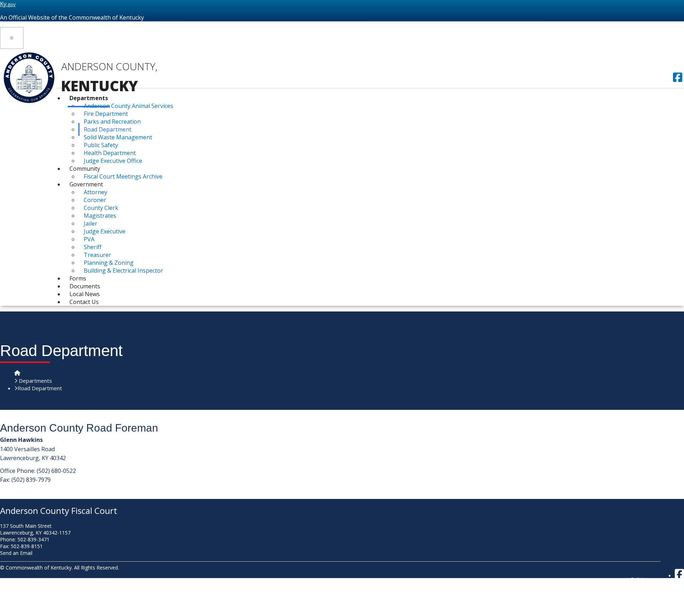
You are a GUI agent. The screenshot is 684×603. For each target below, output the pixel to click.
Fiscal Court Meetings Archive (123, 176)
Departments (88, 98)
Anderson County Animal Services (128, 106)
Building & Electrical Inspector (123, 270)
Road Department (107, 129)
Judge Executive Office (113, 161)
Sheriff (93, 247)
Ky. (8, 4)
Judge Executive (104, 231)
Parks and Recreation (112, 121)
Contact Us (84, 302)
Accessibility (644, 599)
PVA (89, 239)
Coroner (95, 200)
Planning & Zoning (109, 263)
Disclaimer (643, 592)
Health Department (110, 153)
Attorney (95, 192)
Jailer (90, 223)
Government (86, 184)
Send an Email (16, 553)
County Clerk (101, 208)
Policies (639, 579)
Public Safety (101, 145)
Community (84, 168)
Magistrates (100, 216)
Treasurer (97, 255)
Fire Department (106, 114)
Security (640, 586)
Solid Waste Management (118, 137)
